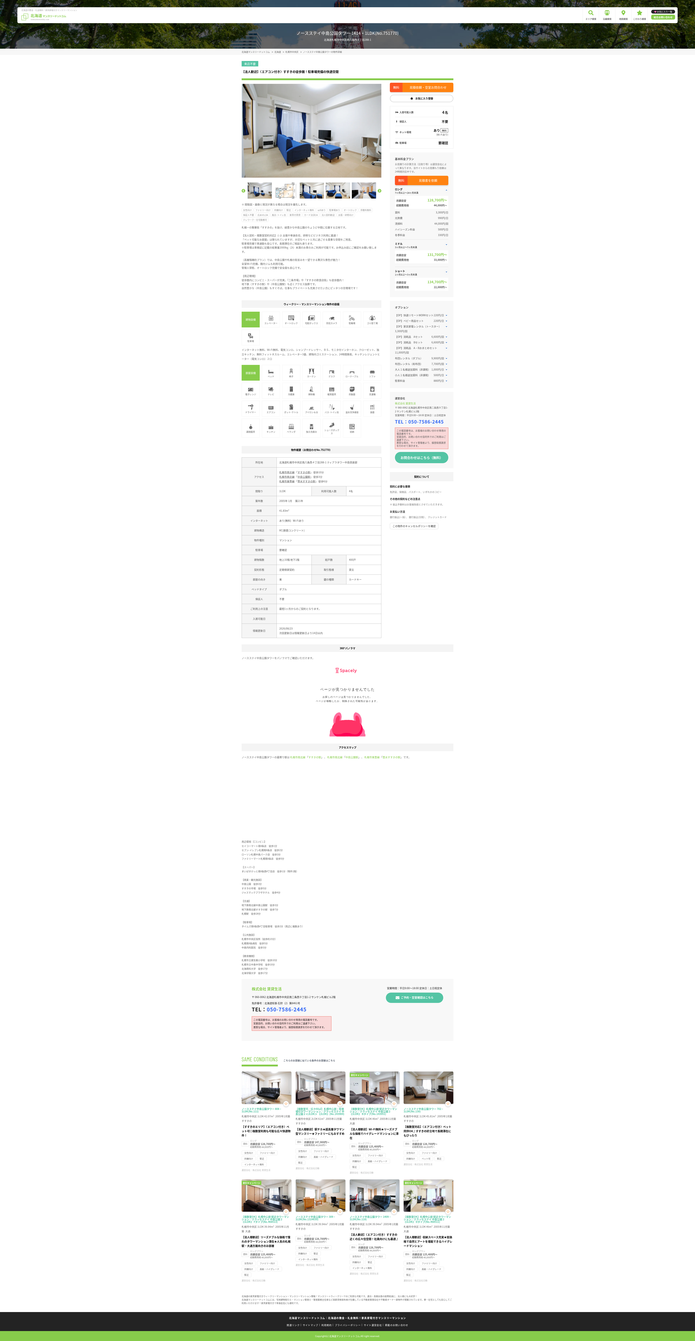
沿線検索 (607, 18)
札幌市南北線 (286, 472)
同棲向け (278, 210)
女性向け (247, 210)
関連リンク (293, 1325)
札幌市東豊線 (286, 481)
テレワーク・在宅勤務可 (255, 219)
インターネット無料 (304, 210)
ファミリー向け (263, 210)
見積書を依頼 (428, 180)
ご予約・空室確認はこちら (417, 997)
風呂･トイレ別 (279, 214)
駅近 (289, 210)
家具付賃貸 (295, 214)
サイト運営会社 (373, 1325)
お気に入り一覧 (664, 11)
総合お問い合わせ (663, 17)
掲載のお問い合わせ (396, 1325)
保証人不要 (248, 214)
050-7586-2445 (426, 421)
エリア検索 (591, 18)
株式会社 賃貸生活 (405, 403)
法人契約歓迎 (328, 214)
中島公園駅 (304, 477)
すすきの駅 (304, 472)
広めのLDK (263, 214)
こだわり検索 (639, 18)
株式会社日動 (312, 1168)
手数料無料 (365, 210)
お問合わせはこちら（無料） (422, 457)
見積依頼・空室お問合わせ (428, 87)
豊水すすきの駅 (306, 481)
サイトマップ (310, 1325)
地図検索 (623, 18)
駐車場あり (334, 210)
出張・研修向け (345, 214)
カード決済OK (311, 214)
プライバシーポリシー (348, 1325)
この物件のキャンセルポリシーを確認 (414, 526)
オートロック (350, 210)
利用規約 (326, 1325)
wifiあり (322, 210)
